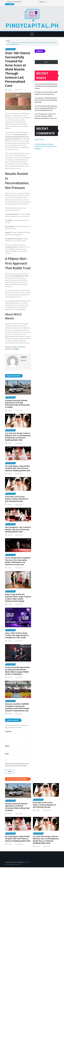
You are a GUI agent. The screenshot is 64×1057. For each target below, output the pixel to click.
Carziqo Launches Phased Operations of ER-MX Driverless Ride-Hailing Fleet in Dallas (17, 403)
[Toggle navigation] (32, 34)
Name (7, 746)
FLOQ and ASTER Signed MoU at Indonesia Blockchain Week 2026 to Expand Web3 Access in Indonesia (17, 670)
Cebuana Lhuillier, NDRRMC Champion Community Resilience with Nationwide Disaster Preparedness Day (17, 707)
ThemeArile (17, 864)
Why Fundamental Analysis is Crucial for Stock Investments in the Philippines (46, 146)
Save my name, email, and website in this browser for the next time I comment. (17, 765)
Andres (10, 410)
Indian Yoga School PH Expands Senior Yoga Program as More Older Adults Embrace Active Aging (18, 597)
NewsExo (8, 864)
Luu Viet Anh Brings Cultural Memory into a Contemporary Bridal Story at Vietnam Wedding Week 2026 (18, 436)
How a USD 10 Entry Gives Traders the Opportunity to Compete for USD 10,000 (17, 635)
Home (8, 41)
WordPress (27, 862)
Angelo (10, 89)
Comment (8, 731)
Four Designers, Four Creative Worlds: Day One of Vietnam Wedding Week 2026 (18, 529)
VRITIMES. (16, 349)
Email (7, 754)
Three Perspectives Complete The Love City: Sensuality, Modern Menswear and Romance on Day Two (17, 561)
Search (39, 51)
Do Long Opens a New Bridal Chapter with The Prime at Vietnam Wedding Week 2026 (17, 468)
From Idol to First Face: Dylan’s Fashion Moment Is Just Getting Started (16, 498)
